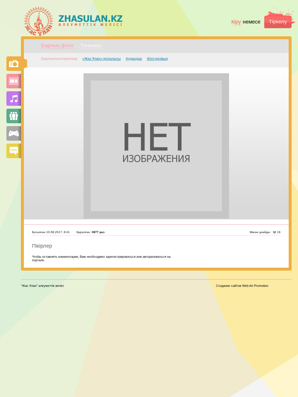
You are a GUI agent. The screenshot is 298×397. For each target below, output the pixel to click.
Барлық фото (57, 46)
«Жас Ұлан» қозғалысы (101, 59)
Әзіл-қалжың (157, 59)
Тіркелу (278, 21)
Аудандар (134, 59)
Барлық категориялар (59, 59)
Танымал (91, 46)
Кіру (236, 22)
